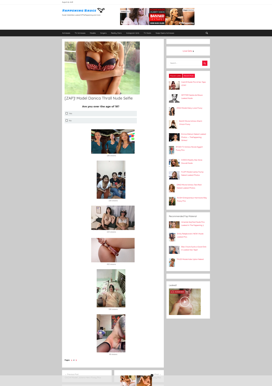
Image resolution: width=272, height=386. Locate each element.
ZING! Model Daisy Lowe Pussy (189, 108)
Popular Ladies (175, 76)
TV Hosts (147, 33)
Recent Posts (189, 76)
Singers (103, 33)
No (70, 120)
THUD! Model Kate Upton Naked (190, 259)
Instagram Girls (132, 33)
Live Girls (187, 51)
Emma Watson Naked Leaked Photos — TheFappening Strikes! (193, 137)
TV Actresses (80, 33)
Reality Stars (116, 33)
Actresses (66, 33)
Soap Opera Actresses (165, 33)
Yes (70, 113)
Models (93, 33)
